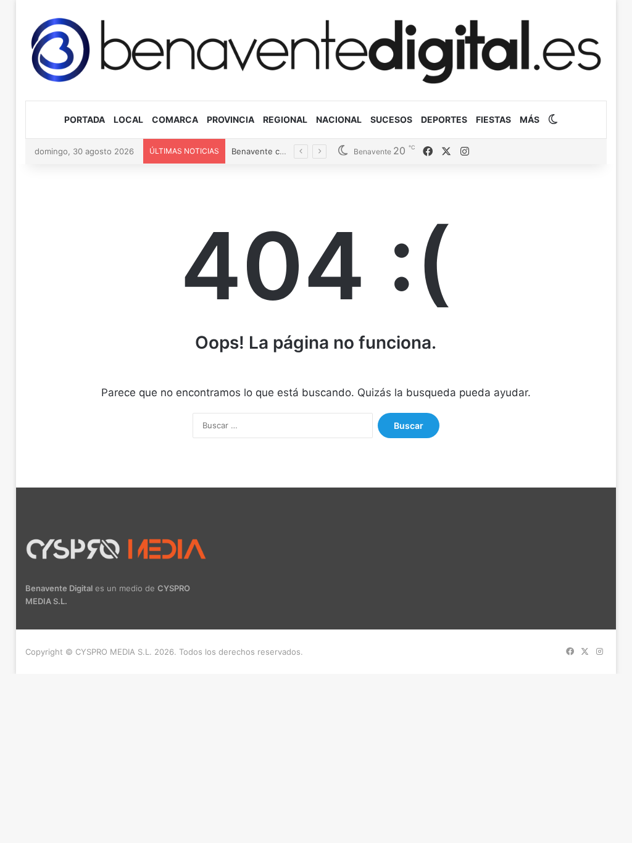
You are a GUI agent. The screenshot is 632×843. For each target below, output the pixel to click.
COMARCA (175, 119)
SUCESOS (391, 119)
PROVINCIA (230, 119)
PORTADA (84, 119)
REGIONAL (285, 119)
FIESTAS (493, 119)
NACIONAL (339, 119)
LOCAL (128, 119)
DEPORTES (444, 119)
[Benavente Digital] (316, 50)
